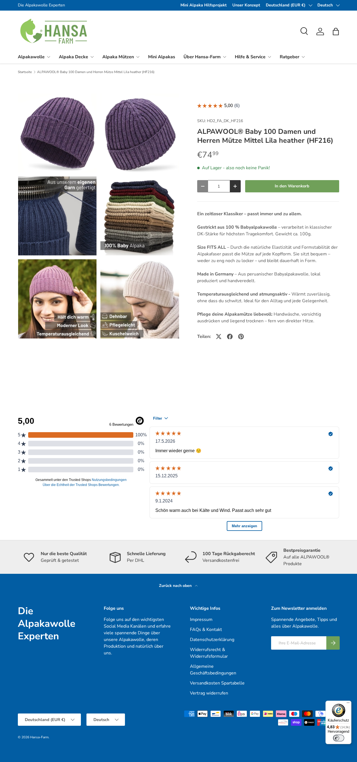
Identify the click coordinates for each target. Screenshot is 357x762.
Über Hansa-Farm (202, 57)
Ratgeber (289, 57)
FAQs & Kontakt (206, 629)
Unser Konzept (246, 5)
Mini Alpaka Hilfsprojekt (203, 5)
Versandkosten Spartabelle (217, 683)
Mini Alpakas (161, 57)
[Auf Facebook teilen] (229, 336)
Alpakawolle (31, 57)
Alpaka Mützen (118, 57)
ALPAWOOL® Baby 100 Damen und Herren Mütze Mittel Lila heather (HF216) (96, 72)
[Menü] (348, 704)
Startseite (25, 72)
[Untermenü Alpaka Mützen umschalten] (137, 57)
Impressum (201, 619)
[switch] (338, 738)
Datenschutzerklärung (212, 640)
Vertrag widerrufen (209, 693)
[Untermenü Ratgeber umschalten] (303, 57)
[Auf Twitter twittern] (218, 336)
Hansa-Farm (39, 737)
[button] (336, 31)
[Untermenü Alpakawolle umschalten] (48, 57)
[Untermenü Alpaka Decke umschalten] (92, 57)
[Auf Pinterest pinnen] (241, 336)
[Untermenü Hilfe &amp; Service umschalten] (269, 57)
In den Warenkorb (292, 186)
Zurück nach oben (176, 585)
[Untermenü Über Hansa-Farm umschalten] (224, 57)
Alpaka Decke (73, 57)
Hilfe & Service (250, 57)
